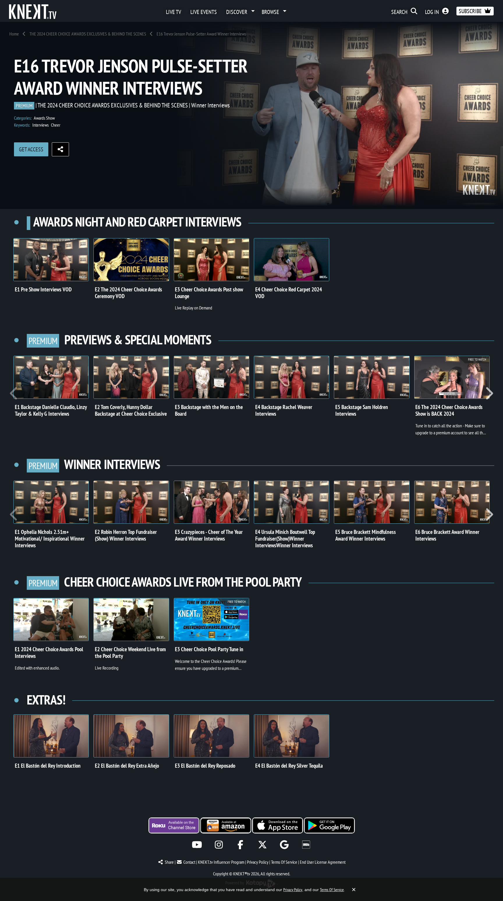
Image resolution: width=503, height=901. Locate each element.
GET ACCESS (31, 149)
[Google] (284, 845)
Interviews (40, 125)
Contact (189, 862)
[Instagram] (218, 845)
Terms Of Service (284, 862)
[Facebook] (240, 845)
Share (169, 862)
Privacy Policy (257, 862)
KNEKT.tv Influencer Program (221, 862)
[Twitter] (262, 845)
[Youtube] (197, 845)
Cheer (55, 125)
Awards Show (44, 118)
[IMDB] (306, 845)
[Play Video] (51, 259)
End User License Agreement (323, 862)
